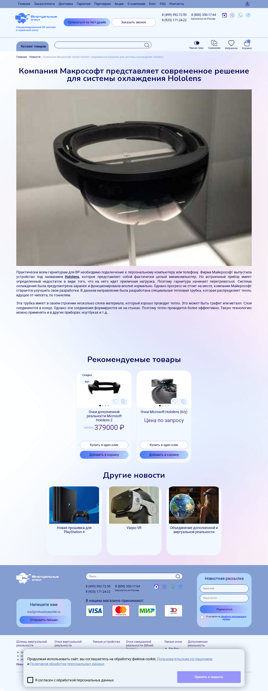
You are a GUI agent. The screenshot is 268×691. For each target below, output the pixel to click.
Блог (152, 4)
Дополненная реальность (198, 643)
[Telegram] (248, 15)
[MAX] (224, 15)
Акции (119, 4)
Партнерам (102, 4)
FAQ (163, 4)
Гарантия (83, 4)
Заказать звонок (133, 22)
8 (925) (174, 20)
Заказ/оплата (44, 4)
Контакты (177, 4)
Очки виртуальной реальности (68, 643)
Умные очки (173, 642)
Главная (24, 4)
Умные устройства (106, 642)
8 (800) (203, 16)
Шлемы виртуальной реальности (31, 643)
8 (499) (174, 15)
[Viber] (232, 15)
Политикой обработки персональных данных (67, 664)
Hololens (72, 277)
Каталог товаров (33, 46)
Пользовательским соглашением (184, 659)
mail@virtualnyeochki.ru (43, 612)
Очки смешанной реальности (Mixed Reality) (139, 645)
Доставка (66, 4)
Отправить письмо (44, 620)
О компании (136, 4)
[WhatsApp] (240, 15)
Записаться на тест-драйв (87, 22)
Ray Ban (174, 648)
